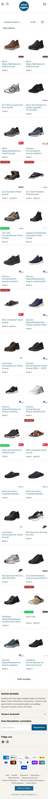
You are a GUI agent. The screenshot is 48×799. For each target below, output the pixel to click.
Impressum (24, 775)
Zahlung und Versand (29, 778)
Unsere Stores (31, 783)
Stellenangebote (18, 783)
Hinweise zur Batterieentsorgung (32, 780)
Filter (33, 22)
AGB (7, 775)
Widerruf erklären (24, 788)
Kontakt (14, 775)
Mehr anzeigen (24, 679)
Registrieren (39, 727)
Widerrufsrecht (13, 778)
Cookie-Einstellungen (9, 780)
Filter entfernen (9, 28)
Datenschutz (35, 775)
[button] (42, 22)
